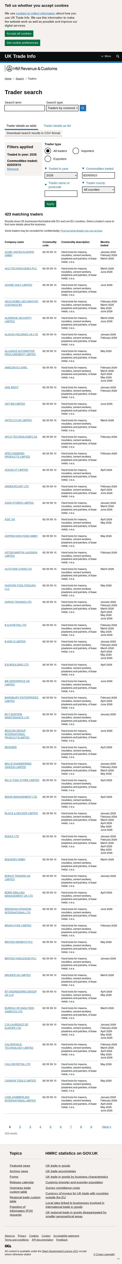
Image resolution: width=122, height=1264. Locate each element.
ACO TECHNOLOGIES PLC (21, 268)
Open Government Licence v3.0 (60, 1251)
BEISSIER (11, 747)
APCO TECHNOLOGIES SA (21, 436)
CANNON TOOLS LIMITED (20, 1080)
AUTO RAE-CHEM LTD (18, 569)
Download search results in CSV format (33, 133)
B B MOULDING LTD (17, 664)
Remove (13, 169)
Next (106, 1127)
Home (8, 78)
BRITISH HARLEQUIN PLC (20, 958)
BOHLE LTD (12, 836)
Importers (87, 151)
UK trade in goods (58, 1165)
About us (10, 1236)
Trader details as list (57, 125)
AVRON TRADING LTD (18, 602)
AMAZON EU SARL (16, 367)
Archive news (19, 1171)
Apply (50, 204)
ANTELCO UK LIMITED (18, 420)
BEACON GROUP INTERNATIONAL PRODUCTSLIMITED (17, 734)
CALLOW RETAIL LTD (17, 1064)
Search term (13, 102)
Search (20, 78)
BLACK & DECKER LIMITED (21, 813)
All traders (60, 151)
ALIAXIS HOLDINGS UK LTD (21, 334)
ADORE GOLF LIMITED (18, 285)
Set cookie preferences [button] (22, 42)
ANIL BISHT (12, 387)
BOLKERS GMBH (15, 859)
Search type (54, 102)
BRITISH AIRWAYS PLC (19, 942)
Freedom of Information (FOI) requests (21, 1210)
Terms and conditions (17, 1239)
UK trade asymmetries (61, 1171)
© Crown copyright (104, 1254)
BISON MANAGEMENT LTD (21, 797)
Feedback (62, 1239)
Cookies (34, 1236)
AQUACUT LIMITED (16, 470)
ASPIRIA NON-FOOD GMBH (21, 536)
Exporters (60, 159)
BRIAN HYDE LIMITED (18, 925)
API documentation (42, 1239)
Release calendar (22, 1182)
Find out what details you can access (81, 230)
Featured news (20, 1165)
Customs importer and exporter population (74, 1182)
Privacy (22, 1236)
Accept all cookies (19, 33)
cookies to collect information (35, 13)
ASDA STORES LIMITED (19, 503)
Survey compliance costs (63, 1188)
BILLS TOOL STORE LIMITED (22, 780)
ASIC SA (10, 519)
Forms (14, 1176)
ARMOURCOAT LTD (17, 486)
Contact (46, 1236)
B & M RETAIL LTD (15, 625)
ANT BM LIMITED (15, 404)
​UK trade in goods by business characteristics (77, 1176)
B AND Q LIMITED (15, 641)
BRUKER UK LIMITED (18, 975)
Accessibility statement (66, 1236)
